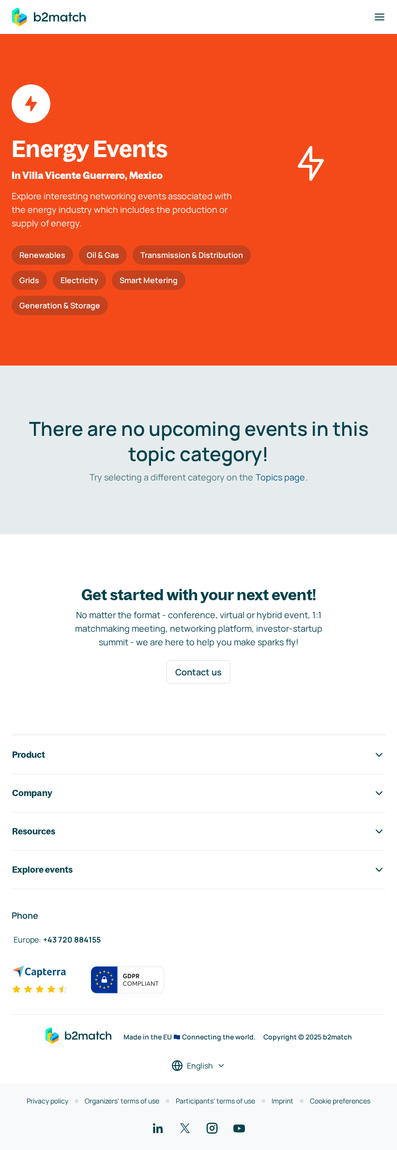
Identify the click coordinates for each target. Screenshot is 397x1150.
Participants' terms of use (215, 1100)
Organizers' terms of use (122, 1100)
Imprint (282, 1100)
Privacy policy (47, 1100)
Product (28, 754)
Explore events (42, 869)
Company (32, 793)
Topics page (280, 477)
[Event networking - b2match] (49, 17)
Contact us (198, 672)
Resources (33, 831)
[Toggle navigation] (379, 17)
